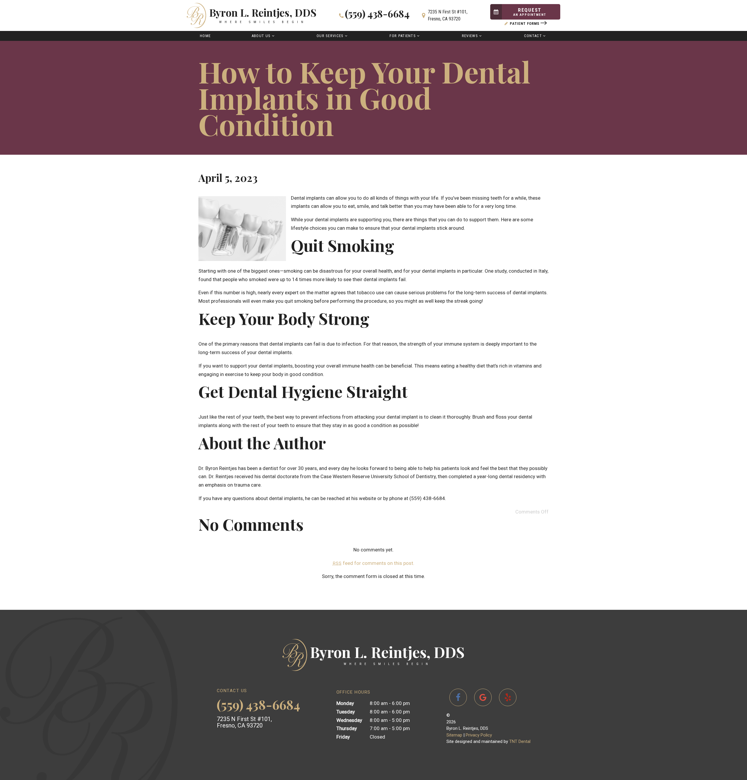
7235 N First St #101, (447, 15)
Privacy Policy (479, 735)
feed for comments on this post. (373, 563)
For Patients (403, 36)
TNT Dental (519, 741)
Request (529, 12)
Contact (533, 36)
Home (205, 36)
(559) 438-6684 (377, 14)
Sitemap (454, 735)
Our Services (330, 36)
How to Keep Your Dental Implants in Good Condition (364, 97)
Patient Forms (525, 23)
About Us (261, 36)
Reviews (470, 36)
